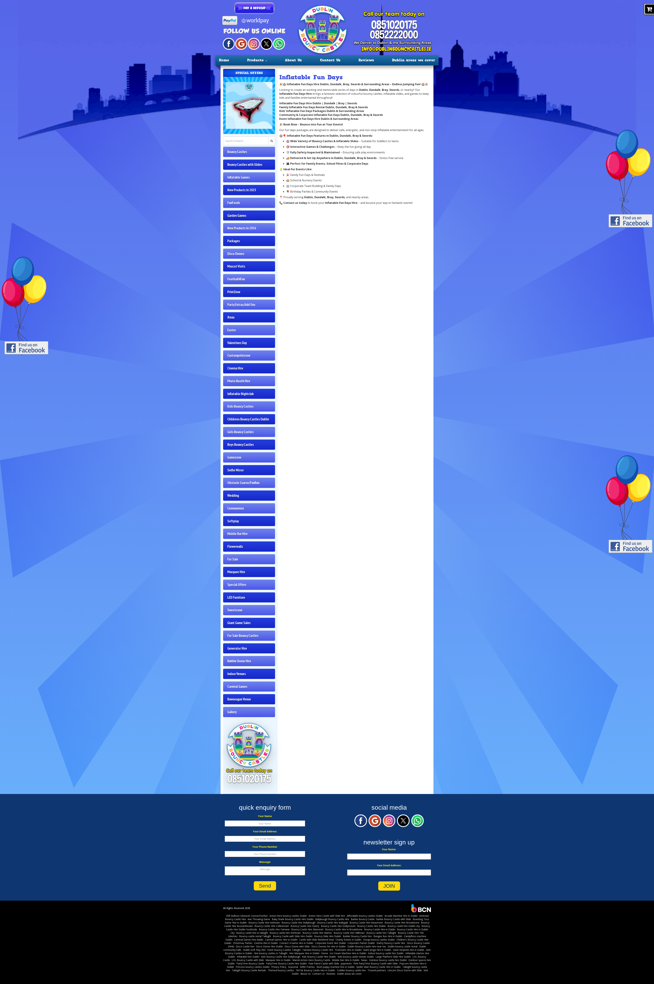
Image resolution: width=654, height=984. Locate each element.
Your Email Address (265, 831)
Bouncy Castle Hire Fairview (274, 929)
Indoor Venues (236, 673)
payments (346, 963)
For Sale (232, 559)
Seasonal (293, 966)
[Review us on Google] (241, 43)
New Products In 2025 (241, 190)
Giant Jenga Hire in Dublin (377, 949)
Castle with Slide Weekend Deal (316, 939)
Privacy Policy (278, 966)
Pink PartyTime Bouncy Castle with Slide (375, 963)
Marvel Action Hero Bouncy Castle (311, 960)
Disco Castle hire (245, 946)
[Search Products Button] (271, 141)
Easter (231, 330)
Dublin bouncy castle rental (402, 946)
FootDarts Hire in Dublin (348, 949)
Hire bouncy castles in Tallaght (270, 953)
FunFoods (233, 202)
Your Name (265, 816)
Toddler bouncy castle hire (351, 970)
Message (264, 862)
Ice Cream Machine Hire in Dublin (348, 953)
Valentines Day (237, 342)
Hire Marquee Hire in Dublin (304, 953)
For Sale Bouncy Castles (242, 635)
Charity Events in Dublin (348, 939)
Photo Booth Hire (238, 381)
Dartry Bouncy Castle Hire (391, 943)
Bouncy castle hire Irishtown (285, 932)
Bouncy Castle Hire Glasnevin (307, 929)
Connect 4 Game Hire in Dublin (296, 943)
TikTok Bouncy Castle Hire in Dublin (315, 970)
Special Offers (236, 584)
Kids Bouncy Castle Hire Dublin (319, 956)
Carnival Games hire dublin (248, 939)
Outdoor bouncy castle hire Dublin (388, 960)
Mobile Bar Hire (237, 533)
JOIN (389, 886)
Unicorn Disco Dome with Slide (405, 970)
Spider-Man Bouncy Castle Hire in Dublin (378, 966)
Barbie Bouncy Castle (363, 919)
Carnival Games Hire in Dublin (281, 939)
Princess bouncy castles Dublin (253, 966)
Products (256, 60)
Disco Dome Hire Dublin (269, 946)
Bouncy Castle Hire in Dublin (379, 929)
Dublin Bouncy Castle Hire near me (366, 946)
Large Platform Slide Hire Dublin (393, 956)
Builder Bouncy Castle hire (357, 936)
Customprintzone (238, 355)
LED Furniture (236, 597)
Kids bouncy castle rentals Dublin (356, 956)
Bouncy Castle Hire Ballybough (298, 922)
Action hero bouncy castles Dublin (288, 915)
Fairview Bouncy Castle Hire (317, 949)
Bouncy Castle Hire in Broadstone (343, 929)
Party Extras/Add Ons (241, 304)
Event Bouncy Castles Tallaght (284, 949)
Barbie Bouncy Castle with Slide (393, 919)
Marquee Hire (236, 572)
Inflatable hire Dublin (248, 956)
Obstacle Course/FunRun (243, 482)
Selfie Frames (307, 966)
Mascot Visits (236, 266)
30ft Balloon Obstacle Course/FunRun (247, 915)
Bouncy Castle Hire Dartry (305, 926)
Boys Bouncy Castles (240, 444)
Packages (233, 241)
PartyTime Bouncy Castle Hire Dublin (286, 963)
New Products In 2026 (241, 228)
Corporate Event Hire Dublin (330, 943)
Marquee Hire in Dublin (278, 960)
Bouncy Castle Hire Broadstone (402, 922)
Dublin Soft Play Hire (254, 949)
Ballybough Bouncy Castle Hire (332, 919)
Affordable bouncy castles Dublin (365, 915)
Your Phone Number (264, 846)
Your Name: (389, 849)
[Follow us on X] (266, 43)
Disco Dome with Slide (297, 946)
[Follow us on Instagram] (254, 43)
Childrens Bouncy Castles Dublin (248, 419)
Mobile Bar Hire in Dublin (345, 960)
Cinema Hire (235, 368)
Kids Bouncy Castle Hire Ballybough (280, 956)
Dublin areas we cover (413, 60)
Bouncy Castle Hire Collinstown (271, 926)
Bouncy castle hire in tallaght (252, 932)
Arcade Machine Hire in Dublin (401, 915)
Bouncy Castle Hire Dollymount (338, 926)
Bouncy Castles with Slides (244, 164)
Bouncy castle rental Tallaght (255, 936)
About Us (293, 60)
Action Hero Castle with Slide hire (327, 915)
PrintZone (233, 292)
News (364, 960)
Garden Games (236, 215)
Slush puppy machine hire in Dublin (335, 966)
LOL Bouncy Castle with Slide (248, 960)
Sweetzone (234, 610)
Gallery (232, 712)
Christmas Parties (242, 943)
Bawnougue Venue (239, 699)
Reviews (366, 60)
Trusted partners (377, 970)
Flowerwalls (235, 546)
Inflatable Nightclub (240, 393)
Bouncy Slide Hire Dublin (327, 936)
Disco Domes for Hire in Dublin (328, 946)
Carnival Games (237, 686)
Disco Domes (235, 253)
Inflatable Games (238, 177)
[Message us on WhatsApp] (279, 43)
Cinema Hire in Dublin (266, 943)
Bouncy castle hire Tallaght (381, 932)
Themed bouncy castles (281, 970)
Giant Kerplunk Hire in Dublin (408, 949)
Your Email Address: (389, 865)
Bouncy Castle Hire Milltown (349, 932)
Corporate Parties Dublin (361, 943)
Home (224, 60)
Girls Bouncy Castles (240, 432)
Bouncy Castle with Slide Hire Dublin (293, 936)
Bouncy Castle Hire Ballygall (332, 922)
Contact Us (330, 60)
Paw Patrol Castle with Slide (323, 963)
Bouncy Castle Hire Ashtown (264, 922)
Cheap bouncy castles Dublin (379, 939)
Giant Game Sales (239, 622)
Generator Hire (237, 648)
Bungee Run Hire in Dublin (387, 936)
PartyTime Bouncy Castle (250, 963)
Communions (235, 508)
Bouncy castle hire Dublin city (403, 926)
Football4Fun (236, 279)
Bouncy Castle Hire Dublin (371, 926)
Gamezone (234, 457)
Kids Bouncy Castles (240, 406)
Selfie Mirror (235, 470)
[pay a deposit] (254, 8)
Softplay (233, 521)
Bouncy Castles (237, 151)
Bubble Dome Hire (239, 661)
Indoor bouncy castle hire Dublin (386, 953)
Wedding (233, 495)
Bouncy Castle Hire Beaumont (366, 922)
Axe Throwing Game (259, 919)
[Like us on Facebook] (229, 43)
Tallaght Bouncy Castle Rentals (249, 970)
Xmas (231, 317)
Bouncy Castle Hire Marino (317, 932)
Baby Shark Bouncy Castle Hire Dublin (293, 919)
